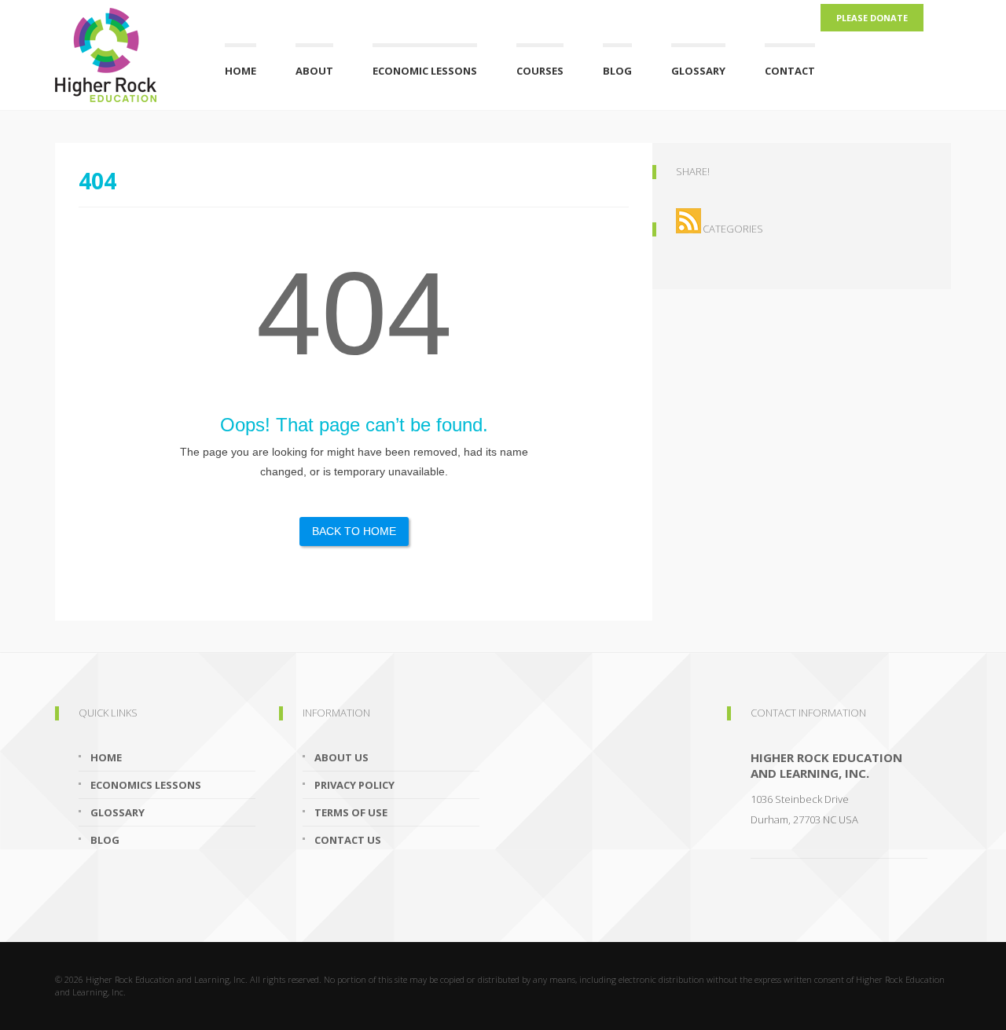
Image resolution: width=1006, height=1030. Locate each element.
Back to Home (354, 531)
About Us (341, 757)
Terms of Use (350, 812)
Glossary (698, 71)
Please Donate (872, 18)
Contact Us (347, 840)
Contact (790, 71)
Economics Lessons (145, 785)
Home (240, 71)
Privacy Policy (354, 785)
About (314, 71)
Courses (540, 71)
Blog (617, 71)
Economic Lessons (425, 71)
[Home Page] (120, 51)
